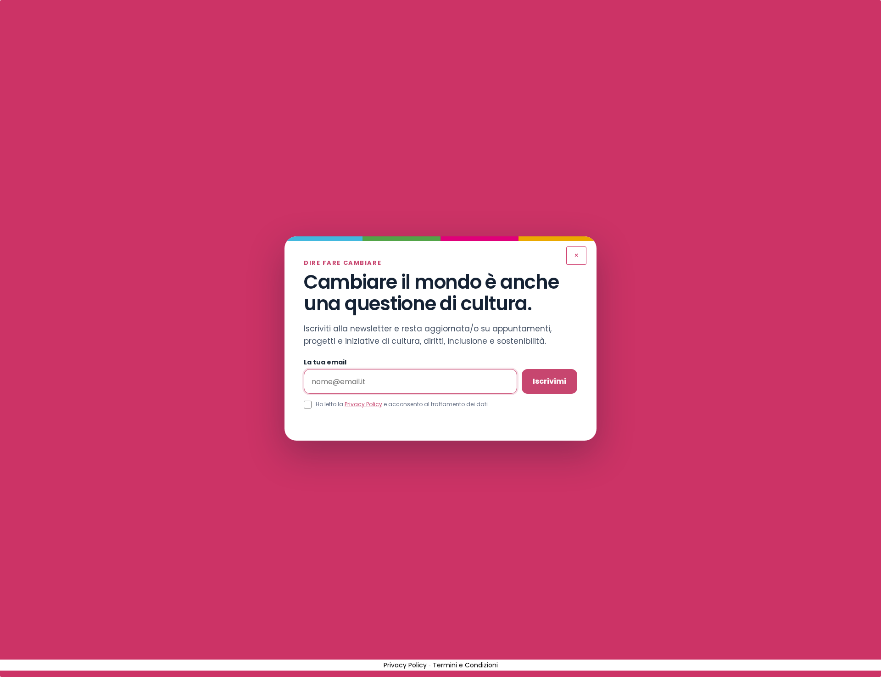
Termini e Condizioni (465, 665)
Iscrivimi (549, 381)
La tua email (325, 362)
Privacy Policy (363, 404)
